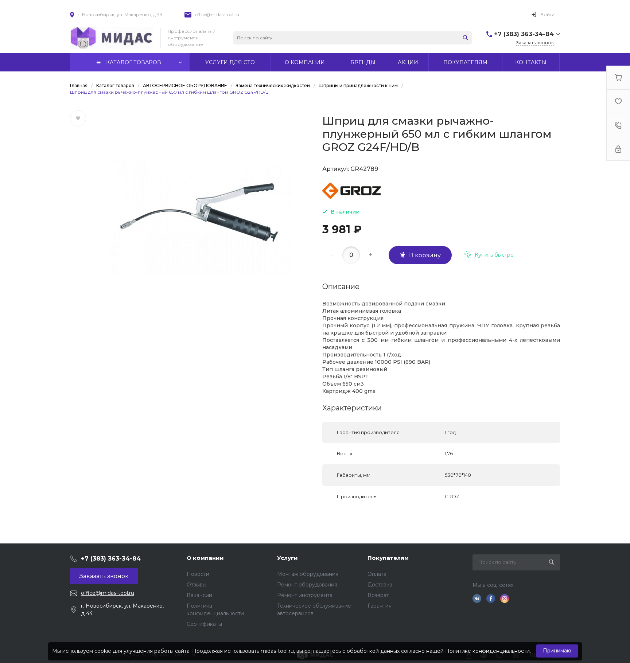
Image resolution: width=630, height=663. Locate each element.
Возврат (378, 595)
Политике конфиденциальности (487, 651)
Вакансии (199, 595)
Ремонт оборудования (307, 584)
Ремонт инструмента (304, 595)
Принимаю (557, 650)
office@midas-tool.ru (217, 14)
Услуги (287, 557)
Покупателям (388, 557)
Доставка (380, 584)
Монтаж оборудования (307, 574)
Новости (198, 574)
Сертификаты (204, 624)
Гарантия (380, 605)
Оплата (377, 574)
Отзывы (196, 584)
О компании (205, 557)
